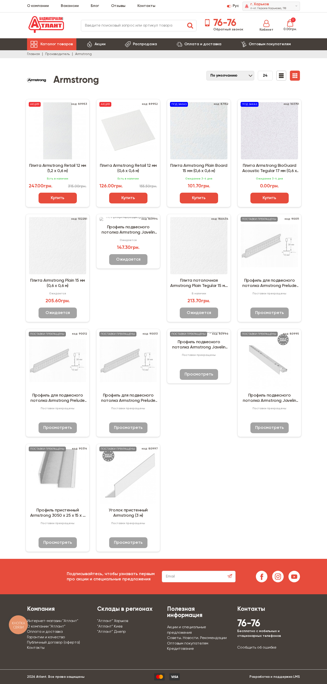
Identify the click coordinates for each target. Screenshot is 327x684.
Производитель (57, 54)
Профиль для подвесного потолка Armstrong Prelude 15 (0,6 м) (269, 283)
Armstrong (83, 54)
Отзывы (118, 6)
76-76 (223, 23)
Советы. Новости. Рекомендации (197, 638)
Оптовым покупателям (270, 44)
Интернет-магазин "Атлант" (52, 621)
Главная (33, 54)
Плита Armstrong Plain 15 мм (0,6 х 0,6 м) (57, 283)
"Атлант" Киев (109, 626)
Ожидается (57, 313)
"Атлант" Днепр (111, 632)
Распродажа (145, 44)
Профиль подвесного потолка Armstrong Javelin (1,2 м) (269, 398)
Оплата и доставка (202, 44)
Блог (95, 6)
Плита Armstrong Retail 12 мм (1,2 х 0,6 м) (57, 168)
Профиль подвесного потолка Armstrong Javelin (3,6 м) (128, 230)
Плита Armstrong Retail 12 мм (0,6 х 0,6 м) (128, 168)
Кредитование (180, 649)
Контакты (146, 6)
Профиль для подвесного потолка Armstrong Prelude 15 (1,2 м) (57, 398)
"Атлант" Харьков (112, 621)
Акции (100, 44)
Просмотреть (269, 313)
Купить (57, 198)
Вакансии (70, 6)
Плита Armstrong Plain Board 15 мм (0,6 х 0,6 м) (198, 168)
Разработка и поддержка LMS (274, 676)
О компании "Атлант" (46, 626)
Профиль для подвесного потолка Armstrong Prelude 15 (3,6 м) (128, 398)
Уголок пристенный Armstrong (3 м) (128, 513)
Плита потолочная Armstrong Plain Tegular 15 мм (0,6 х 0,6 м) (198, 283)
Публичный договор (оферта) (53, 643)
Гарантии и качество (46, 637)
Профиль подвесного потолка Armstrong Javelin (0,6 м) (199, 345)
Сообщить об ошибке (256, 648)
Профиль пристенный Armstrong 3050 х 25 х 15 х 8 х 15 (57, 513)
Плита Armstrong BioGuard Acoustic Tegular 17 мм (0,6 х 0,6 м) (269, 168)
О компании (38, 6)
